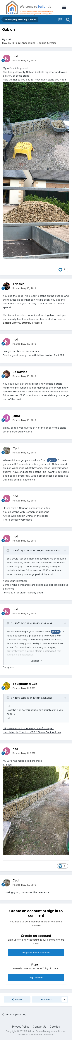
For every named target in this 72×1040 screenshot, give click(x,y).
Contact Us (39, 1026)
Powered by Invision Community (36, 1034)
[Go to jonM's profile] (6, 418)
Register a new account (36, 952)
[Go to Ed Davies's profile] (6, 374)
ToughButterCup (25, 684)
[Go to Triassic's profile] (6, 286)
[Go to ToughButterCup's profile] (6, 686)
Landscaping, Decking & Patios (38, 42)
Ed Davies (20, 372)
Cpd (15, 448)
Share (18, 999)
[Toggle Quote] (8, 550)
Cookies (55, 1026)
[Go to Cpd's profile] (6, 450)
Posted (24, 60)
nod (8, 39)
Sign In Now (36, 977)
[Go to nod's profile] (6, 58)
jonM (16, 416)
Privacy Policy (20, 1026)
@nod (52, 460)
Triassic (18, 284)
